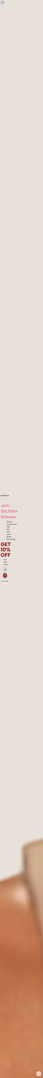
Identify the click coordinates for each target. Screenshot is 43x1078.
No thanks (5, 581)
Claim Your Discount (5, 575)
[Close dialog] (2, 2)
